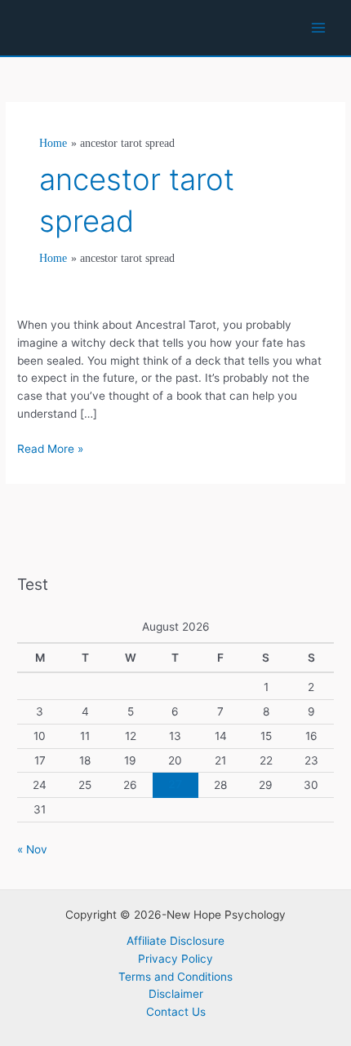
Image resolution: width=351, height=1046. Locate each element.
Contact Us (176, 1011)
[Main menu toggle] (318, 28)
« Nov (32, 849)
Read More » (50, 450)
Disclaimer (176, 993)
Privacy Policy (175, 958)
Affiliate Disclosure (175, 940)
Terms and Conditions (175, 976)
